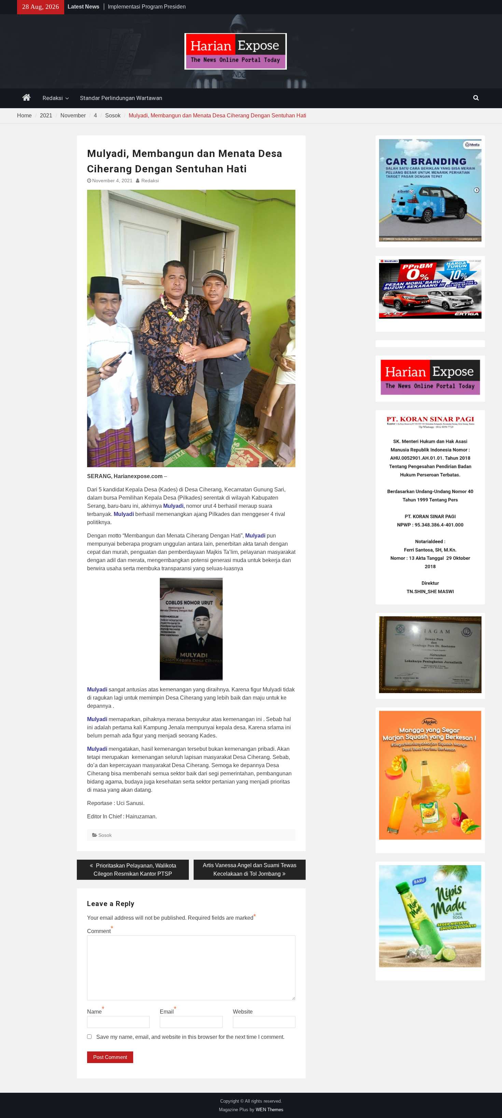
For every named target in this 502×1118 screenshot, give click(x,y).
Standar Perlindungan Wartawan (121, 98)
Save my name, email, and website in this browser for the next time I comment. (190, 1037)
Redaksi (53, 98)
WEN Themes (269, 1109)
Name (94, 1012)
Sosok (105, 835)
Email (167, 1012)
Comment (99, 931)
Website (243, 1012)
